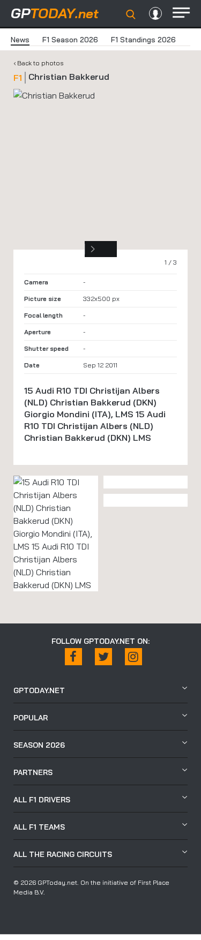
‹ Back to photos (38, 63)
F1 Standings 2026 (143, 39)
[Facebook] (73, 656)
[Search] (130, 14)
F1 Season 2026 (70, 39)
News (20, 39)
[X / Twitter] (103, 656)
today (55, 13)
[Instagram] (133, 656)
